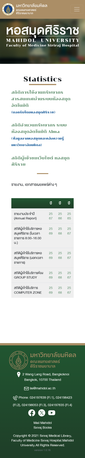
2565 (69, 216)
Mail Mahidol (43, 423)
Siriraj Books (43, 427)
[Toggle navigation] (76, 9)
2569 (51, 231)
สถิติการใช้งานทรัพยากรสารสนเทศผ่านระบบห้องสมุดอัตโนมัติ (40, 99)
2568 (60, 231)
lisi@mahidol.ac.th (42, 388)
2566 (60, 216)
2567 (51, 216)
